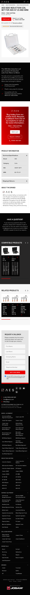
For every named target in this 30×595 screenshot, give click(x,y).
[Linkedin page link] (16, 391)
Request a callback (17, 23)
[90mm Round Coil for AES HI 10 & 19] (5, 305)
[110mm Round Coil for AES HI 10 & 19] (15, 305)
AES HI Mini (14, 95)
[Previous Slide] (25, 243)
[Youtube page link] (23, 388)
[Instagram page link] (20, 388)
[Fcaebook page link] (16, 388)
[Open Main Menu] (28, 2)
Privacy (14, 581)
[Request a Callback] (15, 136)
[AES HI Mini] (15, 261)
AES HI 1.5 (7, 95)
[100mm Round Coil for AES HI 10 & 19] (24, 305)
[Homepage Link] (5, 1)
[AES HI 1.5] (5, 261)
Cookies (19, 581)
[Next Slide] (28, 243)
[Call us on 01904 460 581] (19, 19)
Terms (10, 581)
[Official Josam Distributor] (15, 588)
